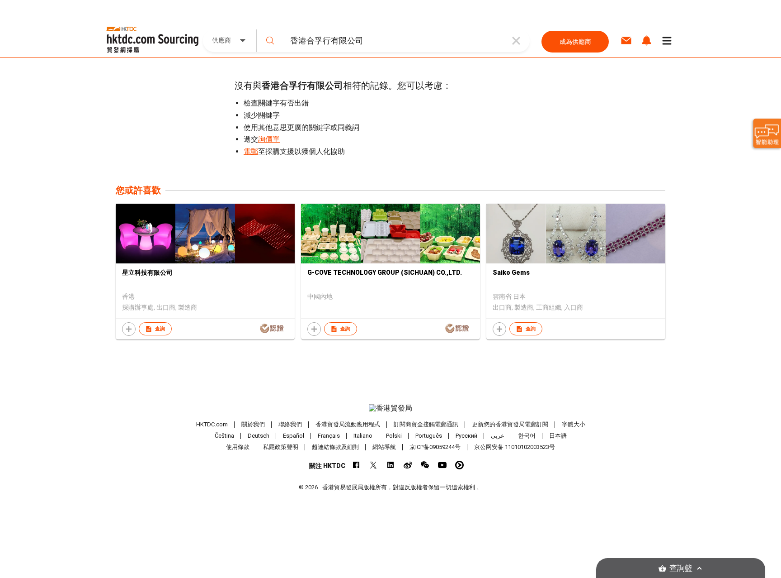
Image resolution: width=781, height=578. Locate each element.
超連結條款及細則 (335, 447)
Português (428, 435)
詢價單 (269, 139)
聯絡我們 (290, 424)
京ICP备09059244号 (435, 447)
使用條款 (237, 447)
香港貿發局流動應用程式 (347, 424)
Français (329, 435)
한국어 (527, 435)
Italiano (362, 435)
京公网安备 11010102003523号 (514, 447)
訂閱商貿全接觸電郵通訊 (426, 424)
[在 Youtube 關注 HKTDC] (442, 465)
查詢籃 (680, 568)
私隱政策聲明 (280, 447)
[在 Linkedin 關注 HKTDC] (390, 465)
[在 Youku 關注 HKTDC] (459, 465)
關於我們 (253, 424)
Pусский (466, 435)
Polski (394, 435)
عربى (497, 435)
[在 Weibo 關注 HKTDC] (408, 465)
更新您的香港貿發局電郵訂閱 (510, 424)
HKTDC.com (212, 424)
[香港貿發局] (390, 408)
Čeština (224, 435)
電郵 (251, 151)
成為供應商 (575, 41)
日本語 (558, 435)
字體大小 (573, 424)
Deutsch (258, 435)
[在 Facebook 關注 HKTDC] (356, 465)
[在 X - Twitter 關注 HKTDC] (373, 465)
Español (293, 435)
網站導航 (384, 447)
